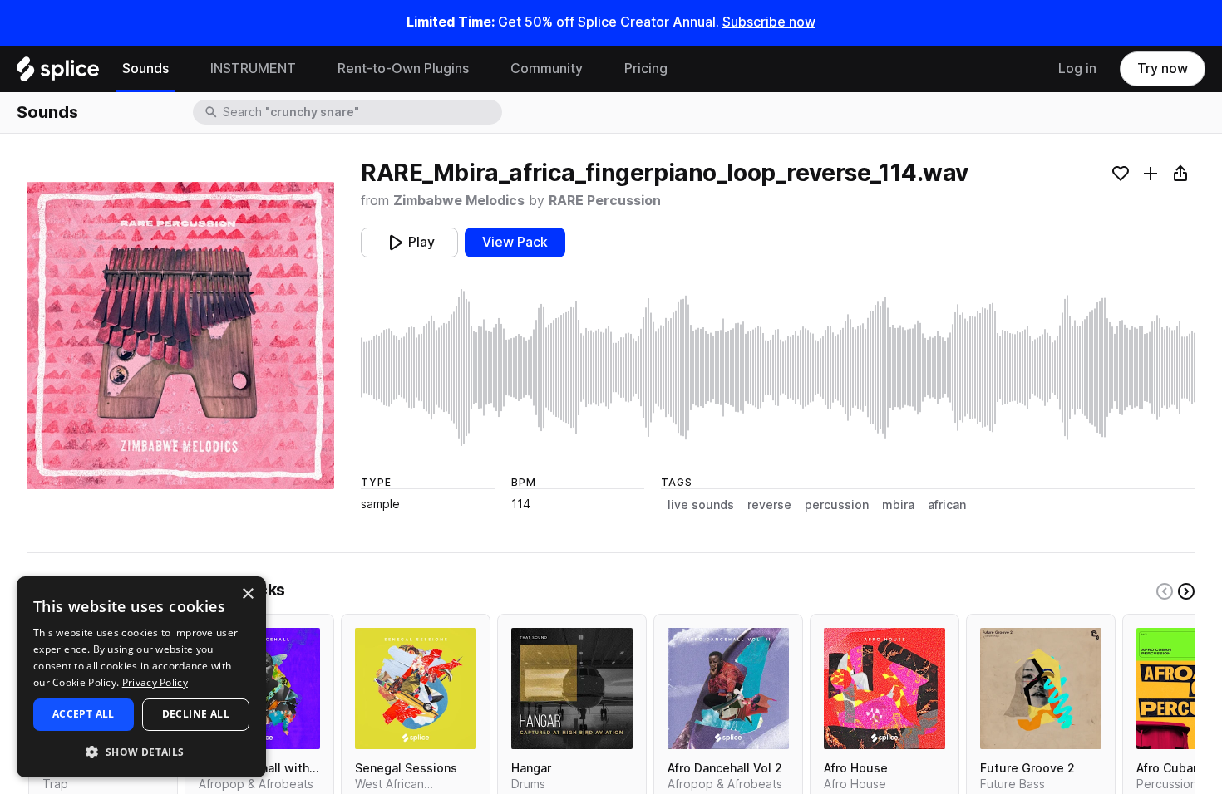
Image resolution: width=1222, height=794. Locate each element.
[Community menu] (595, 69)
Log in (1077, 68)
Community (546, 68)
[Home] (58, 73)
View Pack (515, 242)
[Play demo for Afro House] (884, 688)
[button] (141, 751)
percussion (837, 505)
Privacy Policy (155, 682)
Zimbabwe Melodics (459, 200)
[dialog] (141, 676)
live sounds (701, 505)
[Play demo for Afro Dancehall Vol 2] (728, 688)
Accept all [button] (83, 714)
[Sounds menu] (181, 69)
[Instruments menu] (308, 69)
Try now (1162, 68)
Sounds (145, 68)
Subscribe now (768, 22)
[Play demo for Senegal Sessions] (416, 688)
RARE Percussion (605, 200)
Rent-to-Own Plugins (403, 68)
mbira (898, 505)
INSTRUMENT (253, 68)
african (947, 505)
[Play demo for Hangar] (572, 688)
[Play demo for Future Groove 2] (1041, 688)
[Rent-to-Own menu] (481, 69)
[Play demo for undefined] (180, 335)
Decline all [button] (195, 714)
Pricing (646, 68)
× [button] (247, 594)
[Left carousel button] (1164, 591)
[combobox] (361, 112)
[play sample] (778, 367)
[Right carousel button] (1186, 591)
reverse (769, 505)
